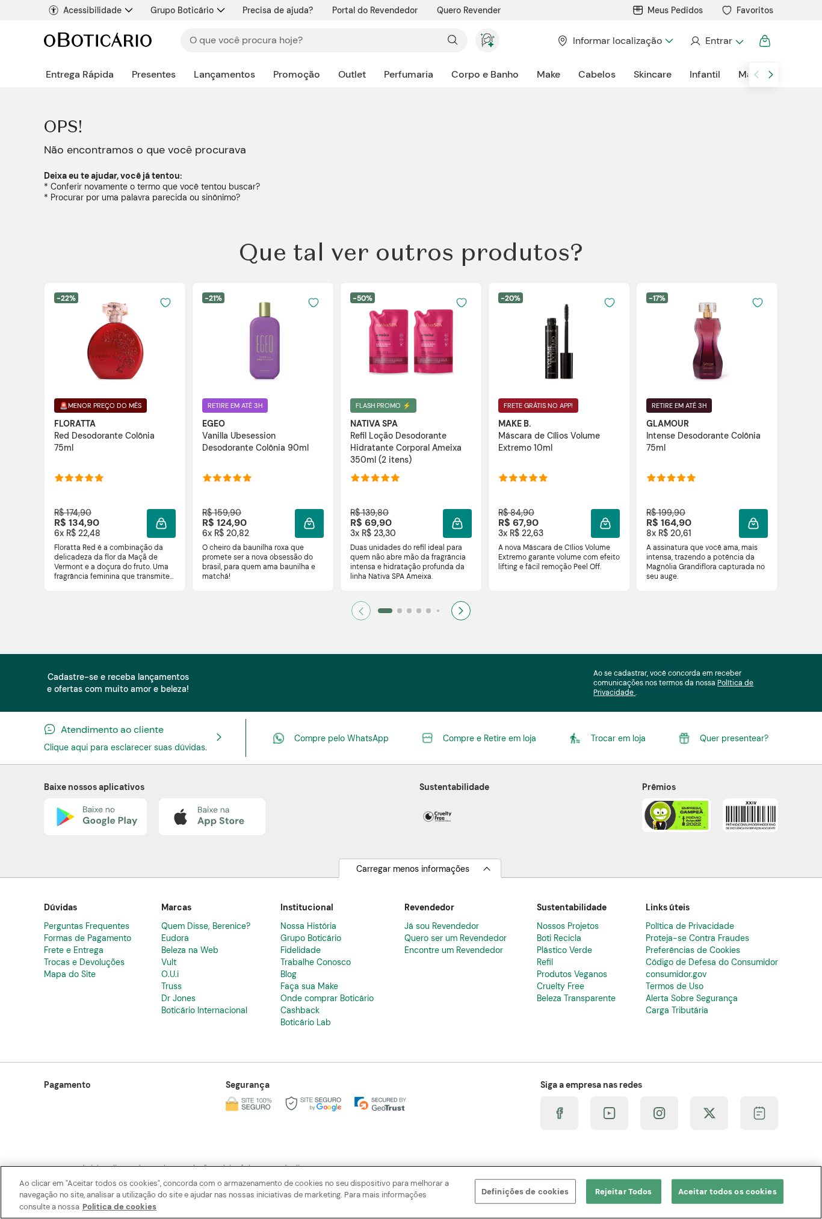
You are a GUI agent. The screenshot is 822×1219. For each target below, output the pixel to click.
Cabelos (597, 74)
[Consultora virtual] (487, 40)
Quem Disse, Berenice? (205, 926)
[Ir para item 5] (428, 610)
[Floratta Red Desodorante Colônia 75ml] (115, 340)
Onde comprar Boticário (327, 998)
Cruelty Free (560, 986)
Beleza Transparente (576, 998)
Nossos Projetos (568, 926)
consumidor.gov (676, 974)
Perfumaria (408, 74)
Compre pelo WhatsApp (341, 738)
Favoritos (755, 10)
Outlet (352, 74)
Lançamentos (224, 74)
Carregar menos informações (412, 868)
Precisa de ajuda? (278, 10)
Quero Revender (469, 10)
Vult (168, 962)
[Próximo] (461, 610)
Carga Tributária (677, 1010)
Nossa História (308, 926)
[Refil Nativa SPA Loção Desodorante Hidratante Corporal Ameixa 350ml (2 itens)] (411, 340)
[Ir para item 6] (438, 611)
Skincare (653, 74)
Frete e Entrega (74, 950)
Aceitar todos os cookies (727, 1191)
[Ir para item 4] (418, 610)
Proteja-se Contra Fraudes (697, 938)
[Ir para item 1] (385, 610)
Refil (545, 962)
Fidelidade (300, 950)
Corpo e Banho (485, 74)
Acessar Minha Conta (716, 41)
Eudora (175, 938)
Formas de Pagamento (87, 938)
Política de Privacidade (690, 926)
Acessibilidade (92, 10)
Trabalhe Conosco (315, 962)
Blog (288, 974)
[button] (165, 302)
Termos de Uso (674, 986)
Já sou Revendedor (441, 926)
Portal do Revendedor (375, 10)
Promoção (296, 74)
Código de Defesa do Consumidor (712, 962)
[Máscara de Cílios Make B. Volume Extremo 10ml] (559, 340)
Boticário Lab (305, 1022)
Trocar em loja (618, 738)
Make (548, 74)
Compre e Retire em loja (489, 738)
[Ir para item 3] (409, 610)
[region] (411, 1192)
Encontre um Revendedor (453, 950)
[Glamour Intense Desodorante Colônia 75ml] (707, 340)
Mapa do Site (70, 974)
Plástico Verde (564, 950)
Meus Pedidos (675, 10)
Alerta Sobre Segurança (692, 998)
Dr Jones (178, 998)
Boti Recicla (559, 938)
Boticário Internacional (204, 1010)
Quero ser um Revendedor (455, 938)
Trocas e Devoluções (84, 962)
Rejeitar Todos (623, 1191)
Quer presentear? (734, 738)
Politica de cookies (119, 1207)
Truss (171, 986)
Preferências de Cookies (693, 950)
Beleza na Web (189, 950)
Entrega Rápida (80, 74)
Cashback (300, 1010)
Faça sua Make (309, 986)
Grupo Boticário (182, 10)
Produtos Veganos (572, 974)
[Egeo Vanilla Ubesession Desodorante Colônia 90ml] (263, 340)
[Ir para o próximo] (770, 74)
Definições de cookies (525, 1191)
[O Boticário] (98, 40)
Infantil (705, 74)
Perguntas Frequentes (86, 926)
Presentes (154, 74)
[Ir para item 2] (399, 610)
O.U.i (170, 974)
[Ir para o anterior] (756, 74)
